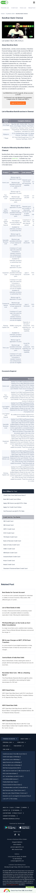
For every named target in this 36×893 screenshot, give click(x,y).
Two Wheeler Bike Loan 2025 (10, 787)
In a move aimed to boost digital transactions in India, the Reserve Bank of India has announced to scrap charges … (17, 647)
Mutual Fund (31, 7)
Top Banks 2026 (10, 13)
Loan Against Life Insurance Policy (21, 796)
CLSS (20, 776)
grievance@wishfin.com (17, 847)
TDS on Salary (13, 798)
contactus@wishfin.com (17, 860)
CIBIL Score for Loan (23, 770)
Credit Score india (7, 754)
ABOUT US (5, 807)
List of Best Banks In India (11, 607)
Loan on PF (5, 798)
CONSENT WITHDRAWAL (9, 816)
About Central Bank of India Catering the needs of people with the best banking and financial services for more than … (18, 663)
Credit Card (14, 7)
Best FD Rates (15, 793)
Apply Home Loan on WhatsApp (11, 759)
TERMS (18, 807)
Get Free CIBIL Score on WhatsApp (12, 765)
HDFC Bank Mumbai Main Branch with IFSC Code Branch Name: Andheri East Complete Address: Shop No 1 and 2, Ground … (17, 726)
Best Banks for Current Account (13, 592)
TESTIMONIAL (16, 810)
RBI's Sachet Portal (17, 849)
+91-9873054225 (17, 858)
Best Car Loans (7, 793)
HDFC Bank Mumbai (9, 720)
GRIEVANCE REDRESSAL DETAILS (11, 818)
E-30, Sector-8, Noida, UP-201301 (17, 856)
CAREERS (24, 807)
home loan (15, 158)
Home (2, 13)
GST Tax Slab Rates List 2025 (10, 776)
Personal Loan (5, 7)
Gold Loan (23, 793)
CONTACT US (6, 810)
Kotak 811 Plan (23, 787)
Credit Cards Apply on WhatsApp (11, 756)
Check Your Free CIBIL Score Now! (21, 890)
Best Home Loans (19, 790)
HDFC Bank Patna (8, 690)
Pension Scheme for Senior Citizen (12, 784)
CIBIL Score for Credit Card (10, 770)
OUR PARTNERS (7, 813)
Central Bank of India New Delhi (13, 657)
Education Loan (7, 796)
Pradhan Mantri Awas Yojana (10, 782)
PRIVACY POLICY (17, 813)
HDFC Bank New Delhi (9, 705)
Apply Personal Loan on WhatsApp (12, 762)
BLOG (12, 807)
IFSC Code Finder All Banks (10, 773)
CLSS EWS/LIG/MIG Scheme (10, 779)
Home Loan (23, 7)
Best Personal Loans (8, 790)
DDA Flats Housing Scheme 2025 (11, 768)
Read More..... (22, 884)
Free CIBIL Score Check (20, 754)
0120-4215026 (17, 844)
